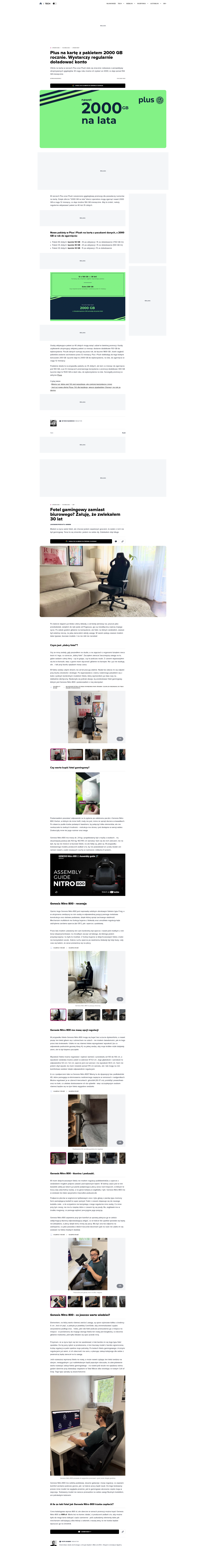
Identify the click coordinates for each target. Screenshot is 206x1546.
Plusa (59, 375)
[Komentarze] (116, 541)
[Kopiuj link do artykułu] (122, 541)
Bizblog (129, 4)
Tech (120, 4)
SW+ (164, 4)
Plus (123, 433)
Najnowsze (111, 4)
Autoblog (154, 4)
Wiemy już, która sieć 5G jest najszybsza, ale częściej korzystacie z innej (81, 384)
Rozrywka (141, 4)
